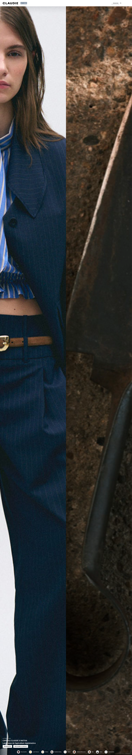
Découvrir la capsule (21, 746)
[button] (23, 3)
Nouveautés (7, 746)
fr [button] (120, 3)
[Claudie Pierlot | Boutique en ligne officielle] (10, 3)
